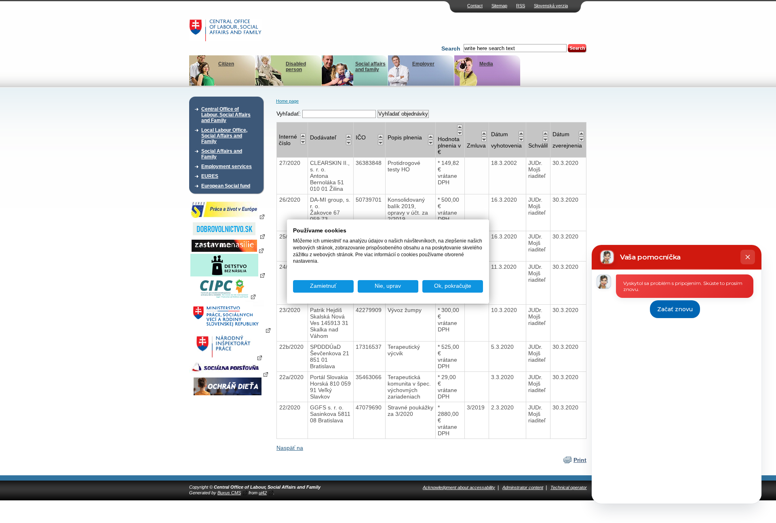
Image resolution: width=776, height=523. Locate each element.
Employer (423, 64)
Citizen (226, 64)
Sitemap (499, 5)
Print (580, 460)
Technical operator (568, 487)
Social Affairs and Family (221, 154)
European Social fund (225, 186)
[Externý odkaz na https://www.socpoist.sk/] (228, 374)
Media (486, 64)
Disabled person (296, 66)
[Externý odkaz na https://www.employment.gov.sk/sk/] (229, 330)
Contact (475, 5)
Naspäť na (289, 448)
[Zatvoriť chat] (747, 257)
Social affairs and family (370, 66)
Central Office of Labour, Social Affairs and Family (226, 114)
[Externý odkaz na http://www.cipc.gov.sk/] (227, 296)
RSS (520, 5)
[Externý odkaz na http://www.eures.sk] (227, 216)
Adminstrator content (522, 487)
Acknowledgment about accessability (459, 487)
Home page (287, 101)
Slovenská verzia (551, 5)
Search (450, 48)
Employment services (226, 166)
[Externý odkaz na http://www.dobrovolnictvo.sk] (227, 236)
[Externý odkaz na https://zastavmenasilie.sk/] (228, 250)
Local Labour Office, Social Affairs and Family (224, 135)
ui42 (263, 492)
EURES (209, 176)
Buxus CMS (229, 492)
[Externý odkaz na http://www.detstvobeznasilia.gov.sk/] (227, 275)
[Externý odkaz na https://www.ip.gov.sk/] (227, 357)
